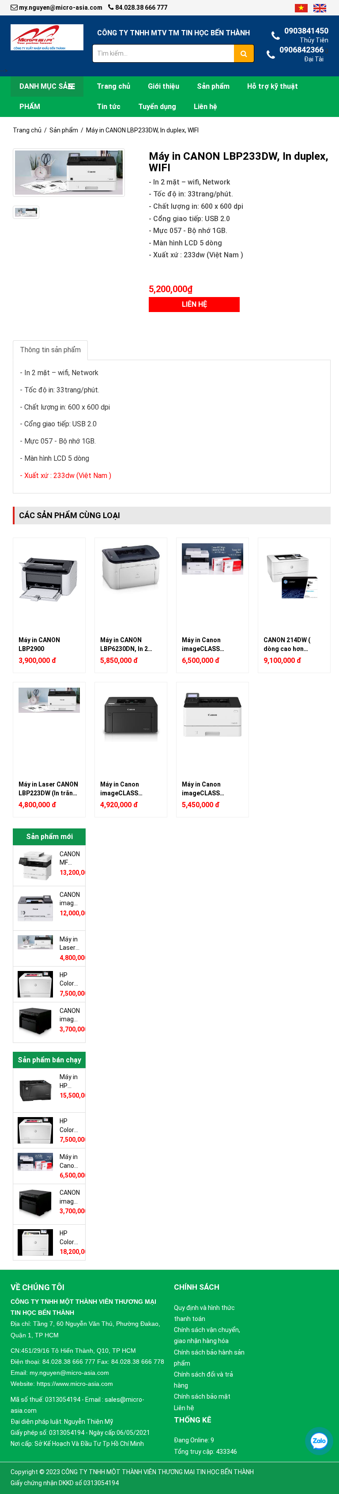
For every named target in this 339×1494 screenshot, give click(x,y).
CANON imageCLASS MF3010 (70, 1015)
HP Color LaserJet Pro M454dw (70, 979)
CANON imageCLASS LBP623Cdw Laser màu (70, 899)
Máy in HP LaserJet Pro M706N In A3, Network (70, 1081)
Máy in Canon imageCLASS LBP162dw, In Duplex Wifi (130, 789)
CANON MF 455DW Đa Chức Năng (70, 858)
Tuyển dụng (157, 106)
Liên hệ (205, 106)
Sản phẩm (213, 86)
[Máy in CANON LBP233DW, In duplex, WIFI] (69, 172)
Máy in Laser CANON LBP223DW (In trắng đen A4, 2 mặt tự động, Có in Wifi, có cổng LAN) (48, 789)
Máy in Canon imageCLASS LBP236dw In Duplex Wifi (211, 644)
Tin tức (109, 106)
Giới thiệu (163, 86)
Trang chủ (113, 86)
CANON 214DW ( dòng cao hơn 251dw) (287, 644)
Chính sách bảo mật (202, 1396)
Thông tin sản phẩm (50, 350)
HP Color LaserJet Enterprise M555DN (70, 1238)
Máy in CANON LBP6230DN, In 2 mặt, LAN (124, 644)
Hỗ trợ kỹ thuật (272, 86)
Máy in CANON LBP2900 (39, 644)
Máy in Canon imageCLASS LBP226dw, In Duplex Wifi (211, 789)
